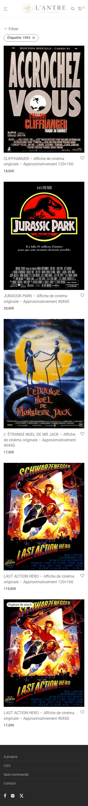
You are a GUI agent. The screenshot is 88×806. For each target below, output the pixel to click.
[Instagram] (13, 795)
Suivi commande (16, 774)
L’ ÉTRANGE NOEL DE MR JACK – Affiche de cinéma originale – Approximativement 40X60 (40, 440)
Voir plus (8, 171)
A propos (10, 757)
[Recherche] (74, 9)
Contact (10, 783)
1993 (18, 38)
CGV (7, 766)
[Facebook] (5, 795)
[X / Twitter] (21, 795)
